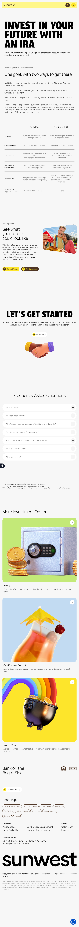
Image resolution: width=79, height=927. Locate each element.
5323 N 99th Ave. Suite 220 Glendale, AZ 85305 (24, 840)
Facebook (73, 873)
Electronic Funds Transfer (39, 830)
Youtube (63, 873)
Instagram (46, 873)
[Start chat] (73, 922)
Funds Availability (10, 830)
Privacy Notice (9, 826)
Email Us (65, 830)
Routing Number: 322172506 (15, 843)
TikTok (55, 873)
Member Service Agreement (40, 826)
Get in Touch (67, 826)
